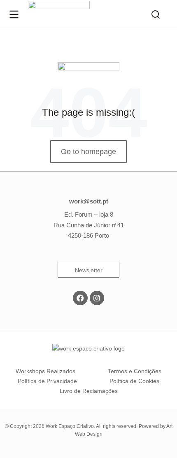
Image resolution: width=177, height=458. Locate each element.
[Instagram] (97, 298)
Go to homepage (88, 151)
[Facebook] (80, 298)
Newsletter (88, 270)
